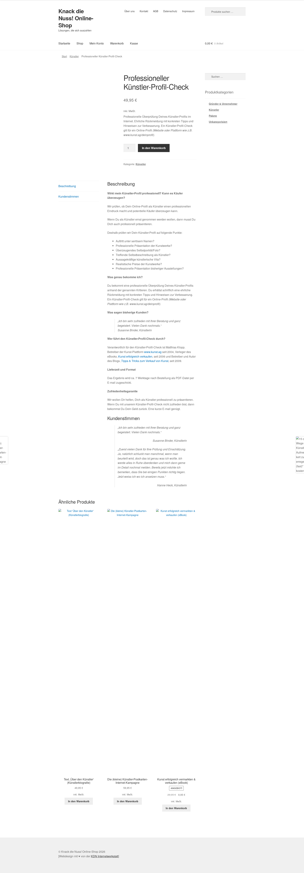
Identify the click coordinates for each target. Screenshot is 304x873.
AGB (155, 11)
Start (64, 56)
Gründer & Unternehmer (223, 103)
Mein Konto (97, 43)
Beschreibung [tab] (67, 186)
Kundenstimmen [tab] (68, 196)
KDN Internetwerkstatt (104, 856)
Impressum (188, 11)
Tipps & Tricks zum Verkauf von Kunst (144, 361)
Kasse (134, 43)
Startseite (64, 43)
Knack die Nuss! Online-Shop (75, 18)
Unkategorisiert (218, 121)
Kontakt (144, 11)
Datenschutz (170, 11)
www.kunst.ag (153, 352)
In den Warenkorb (154, 148)
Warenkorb (117, 43)
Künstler (74, 56)
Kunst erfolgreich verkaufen (135, 356)
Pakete (213, 115)
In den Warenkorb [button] (78, 801)
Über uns (129, 11)
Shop (80, 43)
